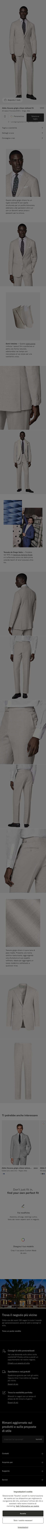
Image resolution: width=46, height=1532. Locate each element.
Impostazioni (23, 1527)
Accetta (23, 1513)
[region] (23, 1509)
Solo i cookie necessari (23, 1520)
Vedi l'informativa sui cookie (27, 1506)
